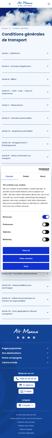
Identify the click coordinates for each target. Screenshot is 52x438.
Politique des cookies (26, 426)
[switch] (45, 224)
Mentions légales (26, 429)
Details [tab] (26, 176)
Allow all (26, 250)
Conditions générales (26, 433)
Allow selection (26, 258)
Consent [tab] (9, 176)
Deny (26, 266)
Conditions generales (20, 28)
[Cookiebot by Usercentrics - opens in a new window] (38, 169)
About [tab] (42, 176)
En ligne (28, 391)
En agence (28, 385)
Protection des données (26, 422)
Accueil (4, 28)
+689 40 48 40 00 (28, 378)
